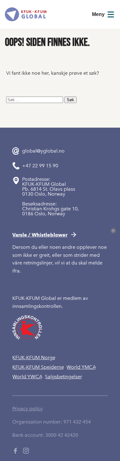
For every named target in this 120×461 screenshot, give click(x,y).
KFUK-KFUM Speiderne (38, 367)
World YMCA (81, 367)
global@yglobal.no (43, 151)
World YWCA (27, 377)
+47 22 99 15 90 (40, 165)
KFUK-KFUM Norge (33, 357)
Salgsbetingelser (63, 377)
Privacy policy (27, 408)
